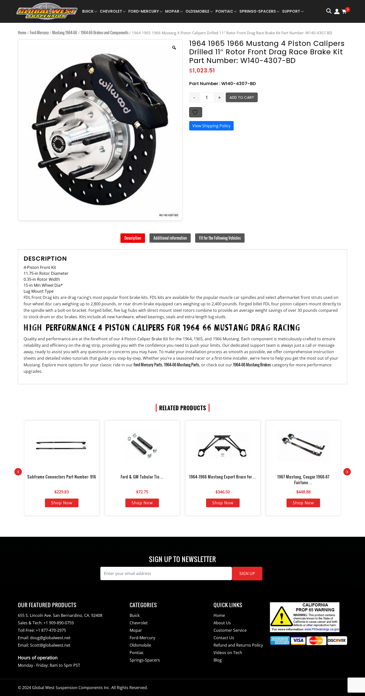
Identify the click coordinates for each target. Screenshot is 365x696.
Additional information (170, 238)
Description (132, 238)
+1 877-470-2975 (51, 630)
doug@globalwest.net (50, 637)
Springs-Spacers (257, 11)
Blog (218, 660)
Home (22, 32)
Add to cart (241, 97)
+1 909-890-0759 (58, 623)
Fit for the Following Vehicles (220, 238)
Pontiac (224, 11)
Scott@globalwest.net (50, 645)
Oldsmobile (197, 11)
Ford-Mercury (143, 11)
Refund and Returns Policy (238, 645)
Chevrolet (111, 11)
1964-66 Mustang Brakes (252, 365)
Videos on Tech (228, 652)
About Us (222, 623)
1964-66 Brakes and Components (104, 32)
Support (291, 11)
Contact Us (224, 637)
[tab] (132, 238)
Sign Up (247, 573)
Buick (88, 11)
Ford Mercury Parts (148, 365)
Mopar (172, 11)
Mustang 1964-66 (64, 32)
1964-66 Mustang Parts (181, 365)
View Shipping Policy (211, 125)
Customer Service (230, 630)
